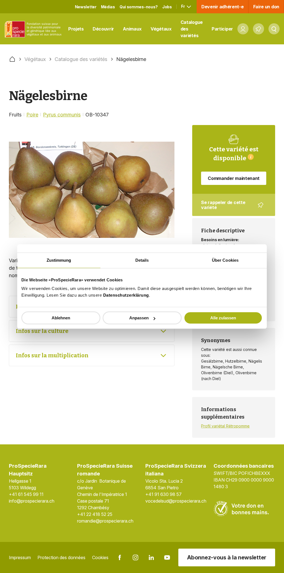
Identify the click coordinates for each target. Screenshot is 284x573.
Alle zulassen (223, 317)
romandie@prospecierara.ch (105, 521)
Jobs (167, 6)
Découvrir (103, 29)
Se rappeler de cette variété (230, 208)
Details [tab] (142, 260)
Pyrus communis (62, 115)
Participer (222, 29)
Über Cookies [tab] (225, 260)
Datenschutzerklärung (126, 295)
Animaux (132, 29)
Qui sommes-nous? (139, 6)
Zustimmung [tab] (59, 260)
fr (183, 6)
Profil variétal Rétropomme (225, 426)
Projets (76, 29)
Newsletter (86, 6)
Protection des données (61, 557)
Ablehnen (61, 317)
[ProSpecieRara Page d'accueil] (34, 29)
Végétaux (161, 29)
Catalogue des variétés (192, 28)
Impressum (20, 557)
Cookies (100, 557)
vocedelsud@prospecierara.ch (175, 501)
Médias (108, 6)
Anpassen (139, 317)
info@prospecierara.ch (31, 501)
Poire (32, 115)
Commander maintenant (234, 178)
